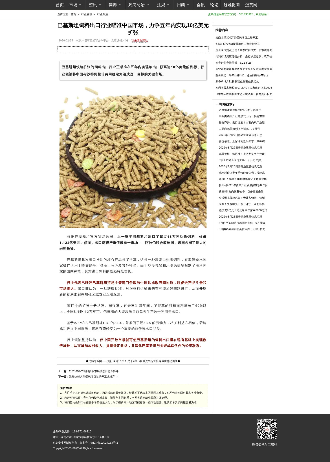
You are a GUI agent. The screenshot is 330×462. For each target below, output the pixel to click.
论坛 (214, 5)
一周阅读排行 (225, 104)
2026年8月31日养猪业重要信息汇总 (237, 81)
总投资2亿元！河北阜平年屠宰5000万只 (243, 210)
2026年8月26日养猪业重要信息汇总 (240, 166)
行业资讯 (86, 14)
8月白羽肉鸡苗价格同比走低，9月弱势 (242, 223)
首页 (60, 5)
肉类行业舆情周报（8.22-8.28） (235, 62)
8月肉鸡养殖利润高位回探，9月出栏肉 (242, 229)
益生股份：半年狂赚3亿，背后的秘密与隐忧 (242, 75)
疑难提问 (232, 5)
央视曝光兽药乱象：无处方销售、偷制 (242, 197)
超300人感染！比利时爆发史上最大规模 (243, 179)
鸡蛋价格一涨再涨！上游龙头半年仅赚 (242, 153)
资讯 (93, 5)
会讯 (201, 5)
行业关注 (102, 14)
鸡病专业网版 (61, 442)
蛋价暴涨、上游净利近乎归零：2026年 (242, 141)
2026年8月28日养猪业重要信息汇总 (240, 216)
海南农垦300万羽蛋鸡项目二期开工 (237, 37)
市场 (73, 5)
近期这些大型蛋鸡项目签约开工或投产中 (93, 376)
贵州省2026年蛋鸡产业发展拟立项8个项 (243, 185)
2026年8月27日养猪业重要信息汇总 (240, 135)
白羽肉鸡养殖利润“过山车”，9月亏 (239, 128)
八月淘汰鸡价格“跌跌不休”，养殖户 (240, 110)
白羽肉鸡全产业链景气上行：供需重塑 (242, 116)
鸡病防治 (136, 5)
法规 (161, 5)
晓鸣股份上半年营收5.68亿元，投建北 (242, 172)
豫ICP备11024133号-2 (104, 442)
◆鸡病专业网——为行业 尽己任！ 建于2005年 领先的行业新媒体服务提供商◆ (133, 361)
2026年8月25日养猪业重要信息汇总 (240, 147)
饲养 (113, 5)
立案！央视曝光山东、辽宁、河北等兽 (242, 204)
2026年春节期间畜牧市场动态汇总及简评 (94, 371)
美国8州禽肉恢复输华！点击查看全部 (241, 191)
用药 (181, 5)
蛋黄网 (251, 5)
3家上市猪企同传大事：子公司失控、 (241, 160)
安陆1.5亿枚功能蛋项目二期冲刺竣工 (238, 43)
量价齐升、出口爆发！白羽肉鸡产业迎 (242, 122)
